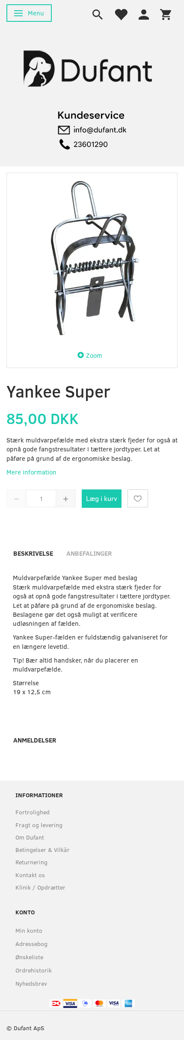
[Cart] (166, 13)
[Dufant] (85, 68)
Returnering (31, 862)
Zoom (94, 355)
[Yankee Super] (92, 258)
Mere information (31, 472)
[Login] (143, 13)
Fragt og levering (38, 825)
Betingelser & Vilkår (42, 850)
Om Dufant (29, 837)
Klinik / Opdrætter (40, 887)
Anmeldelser (34, 740)
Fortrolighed (32, 812)
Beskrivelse (33, 553)
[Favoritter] (120, 13)
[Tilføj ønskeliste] (138, 498)
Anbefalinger (89, 553)
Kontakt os (30, 875)
